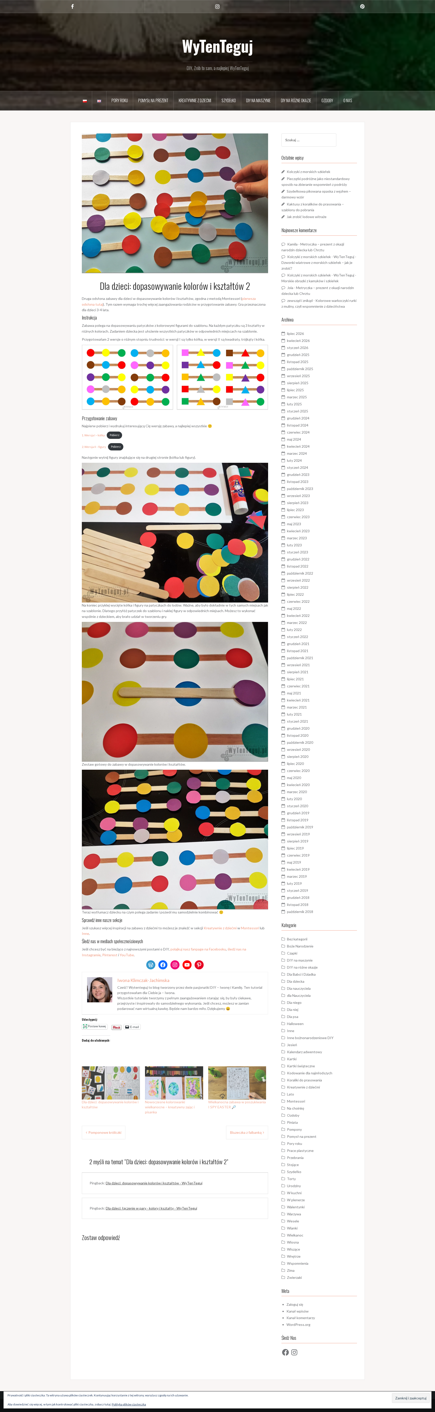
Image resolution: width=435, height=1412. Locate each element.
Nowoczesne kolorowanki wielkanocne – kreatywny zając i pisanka (170, 1107)
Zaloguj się (294, 1304)
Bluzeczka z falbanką (246, 1132)
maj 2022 (294, 608)
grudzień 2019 (298, 813)
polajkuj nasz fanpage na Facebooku (198, 949)
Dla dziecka (295, 981)
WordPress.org (298, 1324)
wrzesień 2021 (298, 665)
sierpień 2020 (297, 756)
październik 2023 (300, 488)
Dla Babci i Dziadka (301, 974)
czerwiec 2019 (298, 855)
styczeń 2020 (297, 806)
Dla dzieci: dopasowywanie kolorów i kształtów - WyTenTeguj (154, 1183)
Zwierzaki (294, 1277)
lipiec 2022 (295, 594)
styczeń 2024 (297, 467)
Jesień (292, 1045)
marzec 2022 (297, 622)
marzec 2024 (297, 453)
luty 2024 (294, 460)
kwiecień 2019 (298, 869)
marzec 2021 (297, 707)
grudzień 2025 (298, 354)
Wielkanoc (295, 1235)
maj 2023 (294, 524)
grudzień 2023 (298, 474)
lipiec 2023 (295, 510)
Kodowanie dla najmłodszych (309, 1073)
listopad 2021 (297, 651)
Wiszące (293, 1249)
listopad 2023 (297, 481)
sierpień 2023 (297, 503)
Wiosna (293, 1242)
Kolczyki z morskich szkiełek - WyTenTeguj (320, 257)
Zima (291, 1270)
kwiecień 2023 (298, 531)
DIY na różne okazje (296, 100)
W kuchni (294, 1193)
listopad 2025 (297, 362)
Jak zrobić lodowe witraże (307, 217)
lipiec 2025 (295, 390)
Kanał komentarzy (300, 1318)
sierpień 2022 (297, 587)
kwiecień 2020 (298, 785)
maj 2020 (294, 777)
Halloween (295, 1023)
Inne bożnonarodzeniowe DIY (310, 1038)
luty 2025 (294, 404)
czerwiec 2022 (298, 601)
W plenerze (296, 1200)
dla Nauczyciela (299, 995)
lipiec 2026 (295, 333)
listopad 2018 (297, 904)
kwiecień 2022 (298, 615)
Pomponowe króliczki (104, 1132)
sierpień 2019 (297, 841)
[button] (127, 377)
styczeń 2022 (297, 636)
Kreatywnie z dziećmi (195, 100)
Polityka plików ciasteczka (129, 1404)
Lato (290, 1094)
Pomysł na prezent (153, 100)
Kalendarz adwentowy (304, 1052)
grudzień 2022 (298, 559)
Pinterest (109, 955)
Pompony (294, 1129)
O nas (347, 100)
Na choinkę (295, 1108)
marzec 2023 (297, 538)
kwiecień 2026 (298, 340)
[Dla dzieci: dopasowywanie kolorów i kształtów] (111, 1083)
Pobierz (114, 435)
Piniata (292, 1122)
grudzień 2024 (298, 418)
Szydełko (229, 100)
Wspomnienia (297, 1263)
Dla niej (292, 1009)
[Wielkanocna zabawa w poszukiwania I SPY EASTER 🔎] (237, 1083)
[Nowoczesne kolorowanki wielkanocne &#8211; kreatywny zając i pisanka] (174, 1083)
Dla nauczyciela (299, 988)
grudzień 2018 (298, 897)
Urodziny (294, 1186)
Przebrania (295, 1157)
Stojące (293, 1164)
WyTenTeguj (217, 45)
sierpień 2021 (297, 672)
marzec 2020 (297, 792)
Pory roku (120, 100)
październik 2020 (300, 742)
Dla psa (292, 1016)
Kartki (292, 1059)
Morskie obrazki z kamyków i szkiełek (310, 281)
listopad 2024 (297, 425)
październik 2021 (300, 658)
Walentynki (296, 1207)
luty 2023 (294, 545)
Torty (291, 1179)
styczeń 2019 (297, 890)
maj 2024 (294, 439)
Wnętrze (294, 1256)
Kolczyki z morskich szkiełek (308, 171)
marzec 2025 (297, 397)
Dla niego (294, 1002)
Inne (85, 933)
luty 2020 (294, 799)
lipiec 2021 (295, 679)
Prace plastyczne (300, 1150)
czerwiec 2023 (298, 517)
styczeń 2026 (297, 347)
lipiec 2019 (295, 848)
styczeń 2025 (297, 411)
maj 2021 (294, 693)
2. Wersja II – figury (94, 446)
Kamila (292, 244)
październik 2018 (300, 911)
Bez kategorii (297, 939)
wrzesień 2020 (298, 749)
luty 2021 (294, 714)
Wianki (292, 1228)
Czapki (292, 953)
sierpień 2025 (297, 383)
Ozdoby (327, 100)
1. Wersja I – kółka (93, 435)
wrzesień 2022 (298, 580)
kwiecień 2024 (298, 446)
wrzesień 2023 (298, 495)
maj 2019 (294, 862)
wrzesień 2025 (298, 376)
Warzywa (294, 1214)
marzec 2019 (297, 876)
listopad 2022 (297, 566)
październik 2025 (300, 369)
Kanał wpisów (297, 1311)
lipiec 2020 (295, 763)
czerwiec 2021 (298, 686)
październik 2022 (300, 573)
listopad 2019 (297, 820)
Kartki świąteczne (301, 1066)
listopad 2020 (297, 735)
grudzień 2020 (298, 728)
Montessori (250, 928)
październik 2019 (300, 827)
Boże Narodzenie (300, 946)
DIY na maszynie (258, 100)
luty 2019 (294, 883)
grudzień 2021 (298, 644)
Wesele (293, 1221)
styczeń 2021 (297, 721)
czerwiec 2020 (298, 770)
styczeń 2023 (297, 552)
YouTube (127, 955)
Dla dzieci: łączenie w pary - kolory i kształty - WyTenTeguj (151, 1208)
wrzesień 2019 (298, 834)
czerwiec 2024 (298, 432)
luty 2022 (294, 629)
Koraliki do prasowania (304, 1080)
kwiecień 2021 (298, 700)
